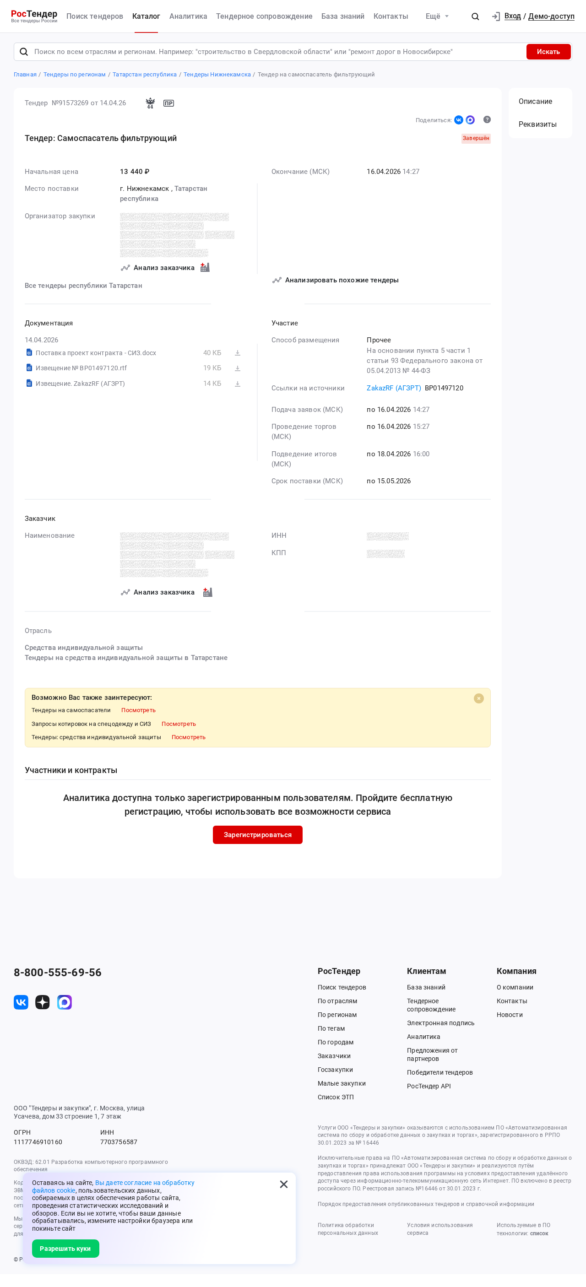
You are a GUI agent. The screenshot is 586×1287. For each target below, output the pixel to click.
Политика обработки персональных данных (348, 1229)
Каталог (146, 16)
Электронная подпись (441, 1023)
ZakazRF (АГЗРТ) (394, 388)
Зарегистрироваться (258, 835)
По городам (336, 1042)
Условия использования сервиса (440, 1229)
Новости (510, 1014)
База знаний (343, 16)
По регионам (337, 1014)
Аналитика (188, 16)
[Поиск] (24, 51)
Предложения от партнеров (432, 1054)
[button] (475, 16)
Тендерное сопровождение (264, 16)
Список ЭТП (336, 1097)
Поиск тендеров (94, 16)
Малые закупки (342, 1083)
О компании (515, 987)
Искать (548, 52)
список (539, 1233)
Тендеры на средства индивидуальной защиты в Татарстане (126, 658)
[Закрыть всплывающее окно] (284, 1184)
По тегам (331, 1028)
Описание (535, 101)
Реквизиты (538, 124)
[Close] (479, 698)
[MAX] (470, 119)
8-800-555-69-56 (58, 973)
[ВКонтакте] (458, 119)
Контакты (391, 16)
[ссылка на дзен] (42, 1002)
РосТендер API (429, 1086)
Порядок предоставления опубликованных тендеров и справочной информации (426, 1204)
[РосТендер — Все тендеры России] (34, 16)
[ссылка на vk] (21, 1002)
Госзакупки (335, 1069)
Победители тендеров (440, 1072)
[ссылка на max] (64, 1002)
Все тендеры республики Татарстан (83, 285)
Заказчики (334, 1056)
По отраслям (338, 1001)
